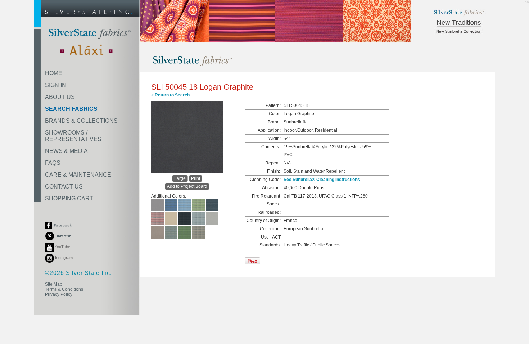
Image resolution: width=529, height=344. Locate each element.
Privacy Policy (58, 294)
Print (195, 178)
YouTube (62, 247)
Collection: (270, 228)
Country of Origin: (264, 220)
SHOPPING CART (69, 198)
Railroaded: (269, 212)
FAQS (52, 163)
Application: (269, 130)
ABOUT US (60, 97)
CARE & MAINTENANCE (78, 175)
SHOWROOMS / (73, 136)
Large (180, 178)
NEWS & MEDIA (66, 151)
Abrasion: (271, 187)
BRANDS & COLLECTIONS (81, 121)
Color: (275, 113)
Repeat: (273, 163)
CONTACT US (64, 187)
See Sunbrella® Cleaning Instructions (322, 179)
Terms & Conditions (64, 289)
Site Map (53, 284)
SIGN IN (55, 85)
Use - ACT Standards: (270, 241)
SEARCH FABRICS (71, 109)
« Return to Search (170, 95)
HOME (53, 73)
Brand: (274, 122)
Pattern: (273, 105)
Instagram (63, 257)
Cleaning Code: (265, 179)
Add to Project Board (187, 186)
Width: (274, 138)
